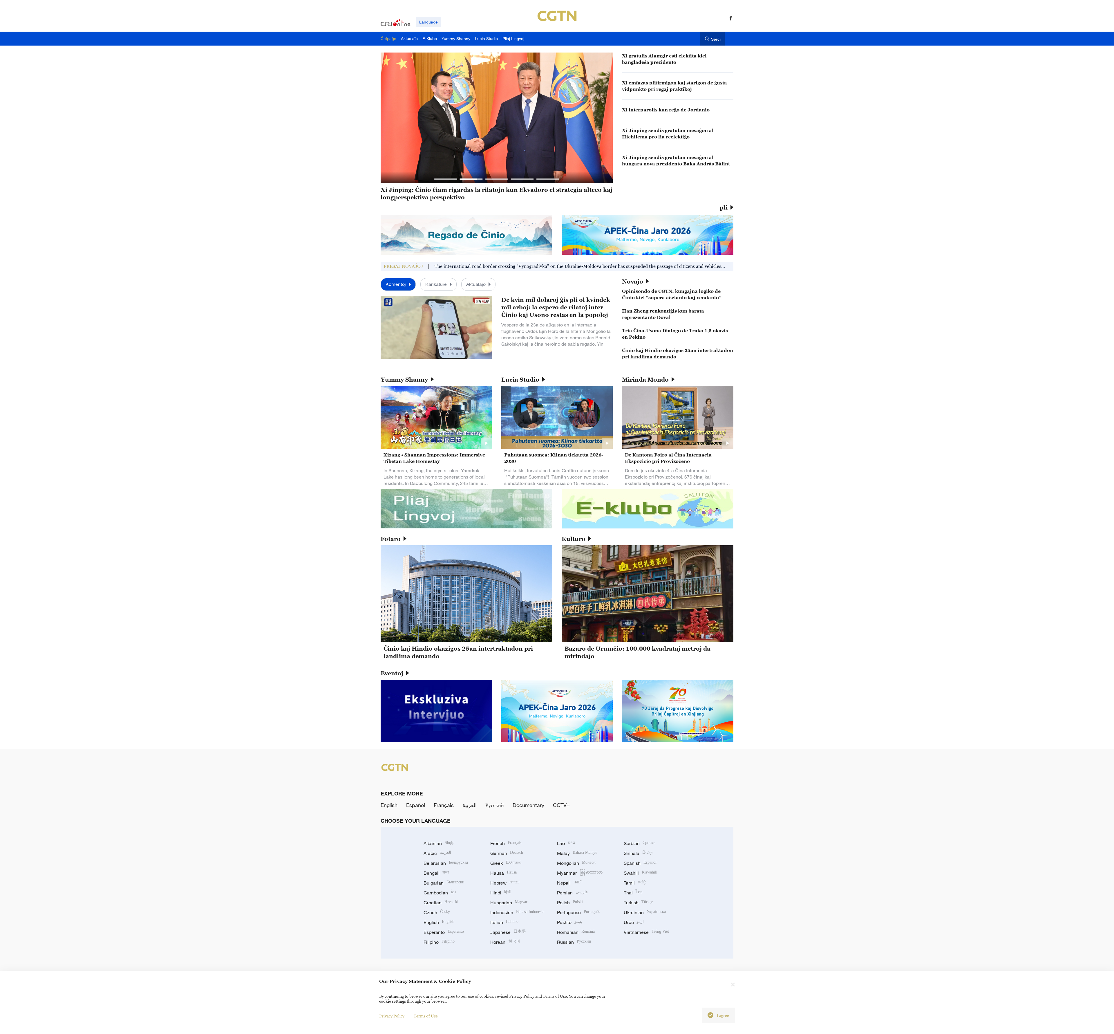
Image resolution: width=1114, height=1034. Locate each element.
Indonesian (517, 912)
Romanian (576, 932)
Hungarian (508, 902)
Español (415, 805)
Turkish (638, 902)
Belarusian (446, 863)
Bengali (436, 873)
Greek (505, 863)
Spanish (640, 863)
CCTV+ (561, 805)
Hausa (503, 873)
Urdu (634, 922)
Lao (566, 843)
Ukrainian (645, 912)
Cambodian (440, 893)
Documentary (528, 805)
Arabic (437, 853)
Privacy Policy (391, 1015)
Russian (574, 942)
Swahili (640, 873)
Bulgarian (444, 883)
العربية (469, 805)
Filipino (439, 942)
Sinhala (638, 853)
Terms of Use (426, 1015)
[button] (445, 179)
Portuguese (578, 912)
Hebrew (505, 883)
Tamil (635, 883)
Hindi (500, 893)
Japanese (508, 932)
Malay (577, 853)
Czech (437, 912)
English (389, 805)
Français (444, 805)
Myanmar (580, 873)
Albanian (439, 843)
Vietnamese (646, 932)
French (505, 843)
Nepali (569, 883)
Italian (504, 922)
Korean (505, 942)
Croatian (441, 902)
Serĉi (716, 39)
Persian (572, 893)
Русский (494, 805)
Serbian (640, 843)
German (506, 853)
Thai (633, 893)
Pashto (569, 922)
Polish (570, 902)
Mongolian (576, 863)
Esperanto (444, 932)
